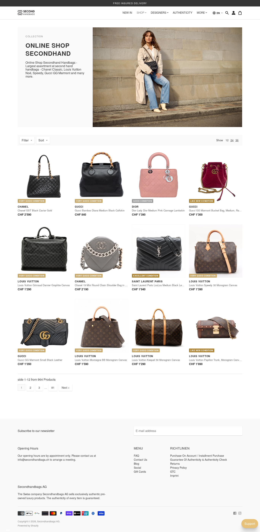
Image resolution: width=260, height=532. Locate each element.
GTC (172, 471)
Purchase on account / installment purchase (197, 455)
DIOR (135, 206)
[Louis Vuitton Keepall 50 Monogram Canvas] (158, 325)
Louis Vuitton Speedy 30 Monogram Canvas (213, 285)
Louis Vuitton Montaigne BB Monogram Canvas (101, 360)
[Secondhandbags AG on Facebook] (234, 513)
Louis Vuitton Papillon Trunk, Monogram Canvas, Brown (219, 360)
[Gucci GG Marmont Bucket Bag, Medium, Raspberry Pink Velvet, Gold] (215, 176)
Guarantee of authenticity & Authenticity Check (198, 459)
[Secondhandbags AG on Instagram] (239, 513)
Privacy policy (178, 467)
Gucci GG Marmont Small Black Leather (40, 360)
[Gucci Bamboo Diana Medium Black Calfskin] (101, 176)
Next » (65, 387)
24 (232, 140)
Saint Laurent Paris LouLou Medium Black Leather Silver (163, 285)
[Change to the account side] (233, 13)
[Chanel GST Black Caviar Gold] (44, 176)
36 (236, 140)
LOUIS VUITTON (28, 281)
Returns (175, 463)
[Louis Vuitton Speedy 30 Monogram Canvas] (215, 251)
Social (137, 467)
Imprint (174, 475)
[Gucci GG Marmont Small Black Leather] (44, 325)
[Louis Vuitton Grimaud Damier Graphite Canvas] (44, 251)
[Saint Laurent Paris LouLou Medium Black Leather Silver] (158, 251)
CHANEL (23, 206)
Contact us (140, 459)
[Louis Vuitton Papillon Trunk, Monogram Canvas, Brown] (215, 325)
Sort (41, 140)
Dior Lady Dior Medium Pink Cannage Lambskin (158, 210)
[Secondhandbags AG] (26, 13)
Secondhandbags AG (48, 521)
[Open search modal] (227, 13)
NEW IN (127, 12)
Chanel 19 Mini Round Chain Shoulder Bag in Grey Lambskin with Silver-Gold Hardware (123, 285)
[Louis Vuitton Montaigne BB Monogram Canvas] (101, 325)
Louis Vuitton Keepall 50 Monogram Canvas (156, 360)
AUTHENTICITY (182, 12)
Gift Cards (140, 471)
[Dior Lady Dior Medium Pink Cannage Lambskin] (158, 176)
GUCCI (79, 206)
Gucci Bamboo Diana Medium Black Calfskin (99, 210)
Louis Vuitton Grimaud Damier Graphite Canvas (44, 285)
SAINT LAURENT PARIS (147, 281)
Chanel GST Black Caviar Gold (35, 210)
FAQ (136, 455)
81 (52, 387)
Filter (25, 140)
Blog (136, 463)
